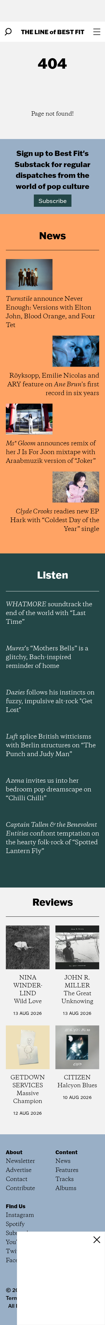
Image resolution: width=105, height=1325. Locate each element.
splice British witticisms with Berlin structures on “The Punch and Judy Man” (51, 745)
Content (66, 1152)
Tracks (64, 1179)
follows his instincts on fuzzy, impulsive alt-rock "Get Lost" (50, 701)
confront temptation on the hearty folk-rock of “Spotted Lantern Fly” (52, 838)
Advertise (19, 1170)
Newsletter (20, 1161)
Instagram (20, 1215)
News (63, 1161)
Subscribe (52, 200)
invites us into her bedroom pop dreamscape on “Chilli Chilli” (48, 790)
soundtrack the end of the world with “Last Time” (49, 613)
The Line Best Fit (52, 32)
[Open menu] (96, 32)
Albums (65, 1188)
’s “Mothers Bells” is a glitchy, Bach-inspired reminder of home (47, 657)
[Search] (8, 32)
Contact (16, 1179)
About (14, 1152)
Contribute (20, 1188)
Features (66, 1170)
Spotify (15, 1224)
